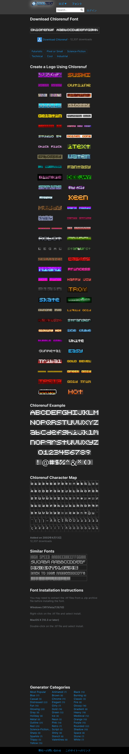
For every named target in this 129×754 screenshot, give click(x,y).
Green (58, 712)
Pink (57, 722)
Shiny (57, 732)
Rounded (81, 726)
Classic (80, 698)
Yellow (36, 743)
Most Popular (38, 691)
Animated (59, 691)
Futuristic (37, 51)
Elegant (58, 702)
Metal (35, 719)
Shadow (81, 729)
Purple (80, 722)
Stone (79, 736)
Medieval (81, 715)
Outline (36, 722)
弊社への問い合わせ (50, 750)
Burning (80, 695)
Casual (36, 698)
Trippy (35, 739)
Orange (80, 719)
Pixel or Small (55, 51)
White (79, 739)
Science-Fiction (76, 51)
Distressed (39, 702)
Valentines (60, 739)
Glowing (37, 709)
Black (79, 691)
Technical (37, 56)
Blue (34, 695)
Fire (78, 702)
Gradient (81, 709)
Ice (55, 715)
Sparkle (36, 736)
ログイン (92, 10)
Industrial (62, 56)
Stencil (58, 736)
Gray (34, 712)
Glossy (80, 705)
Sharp (35, 732)
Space (79, 732)
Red (34, 726)
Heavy (80, 712)
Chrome (59, 698)
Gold (57, 709)
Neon (57, 719)
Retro (57, 726)
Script (57, 729)
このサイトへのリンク (78, 750)
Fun (34, 705)
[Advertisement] (15, 64)
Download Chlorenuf (54, 39)
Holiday (36, 715)
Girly (56, 705)
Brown (57, 695)
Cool (50, 56)
